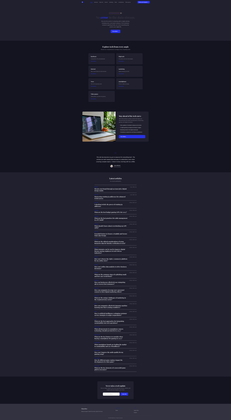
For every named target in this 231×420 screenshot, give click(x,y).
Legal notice (136, 410)
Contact (135, 412)
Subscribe (124, 394)
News (116, 2)
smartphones (121, 2)
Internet (106, 2)
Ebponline (84, 409)
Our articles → (115, 31)
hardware (96, 2)
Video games (128, 2)
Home (91, 2)
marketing (111, 2)
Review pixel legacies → (144, 2)
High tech (101, 2)
